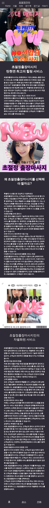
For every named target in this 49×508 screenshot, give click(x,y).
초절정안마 (24, 2)
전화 (39, 501)
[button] (45, 5)
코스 (24, 501)
